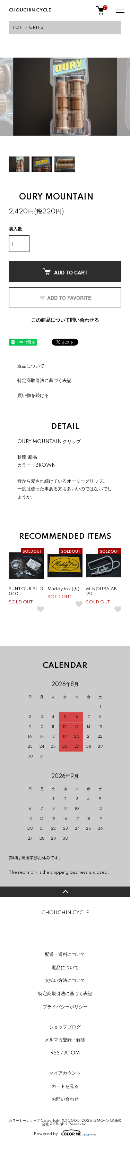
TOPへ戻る (65, 892)
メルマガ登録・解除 (65, 1039)
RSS (55, 1053)
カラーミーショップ (24, 1121)
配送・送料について (65, 954)
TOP (17, 27)
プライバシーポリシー (65, 1006)
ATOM (72, 1053)
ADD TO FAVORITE (69, 297)
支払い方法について (65, 980)
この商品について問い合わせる (65, 320)
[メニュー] (119, 10)
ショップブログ (65, 1027)
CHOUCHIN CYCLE (34, 10)
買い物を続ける (33, 395)
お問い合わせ (65, 1099)
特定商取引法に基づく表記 (44, 380)
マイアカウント (65, 1073)
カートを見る (65, 1086)
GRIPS (36, 27)
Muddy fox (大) (63, 589)
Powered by (46, 1134)
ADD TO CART (71, 272)
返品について (30, 366)
